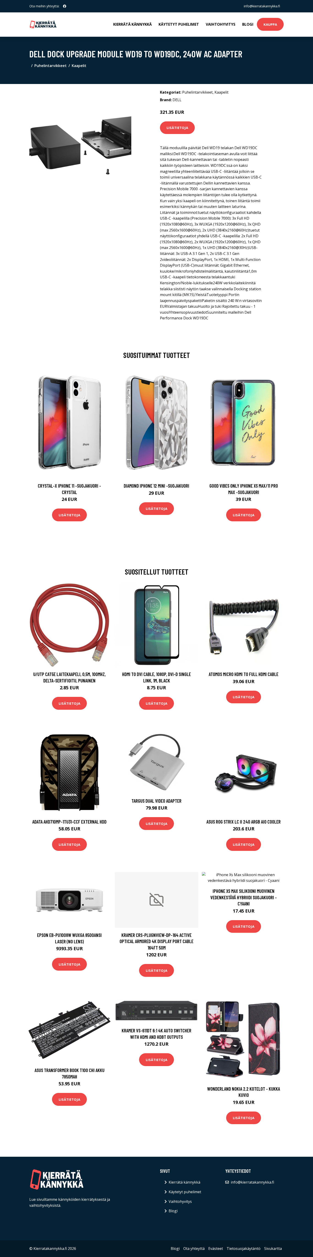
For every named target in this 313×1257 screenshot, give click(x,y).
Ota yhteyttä (194, 1248)
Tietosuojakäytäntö (244, 1248)
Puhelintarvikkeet (50, 65)
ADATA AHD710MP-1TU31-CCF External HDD (69, 821)
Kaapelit (79, 65)
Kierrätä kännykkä (132, 24)
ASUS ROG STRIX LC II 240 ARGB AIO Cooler (243, 821)
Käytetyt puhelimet (179, 24)
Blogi (247, 24)
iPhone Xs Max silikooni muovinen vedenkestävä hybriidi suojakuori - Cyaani (243, 897)
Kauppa (270, 24)
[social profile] (64, 6)
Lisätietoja (177, 127)
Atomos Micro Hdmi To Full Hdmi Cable (243, 674)
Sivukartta (273, 1248)
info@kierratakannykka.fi (262, 6)
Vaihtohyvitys (220, 24)
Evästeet (215, 1248)
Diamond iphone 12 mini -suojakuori (156, 486)
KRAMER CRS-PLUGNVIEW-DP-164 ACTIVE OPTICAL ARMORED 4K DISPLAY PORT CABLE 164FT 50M (156, 941)
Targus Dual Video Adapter (156, 801)
